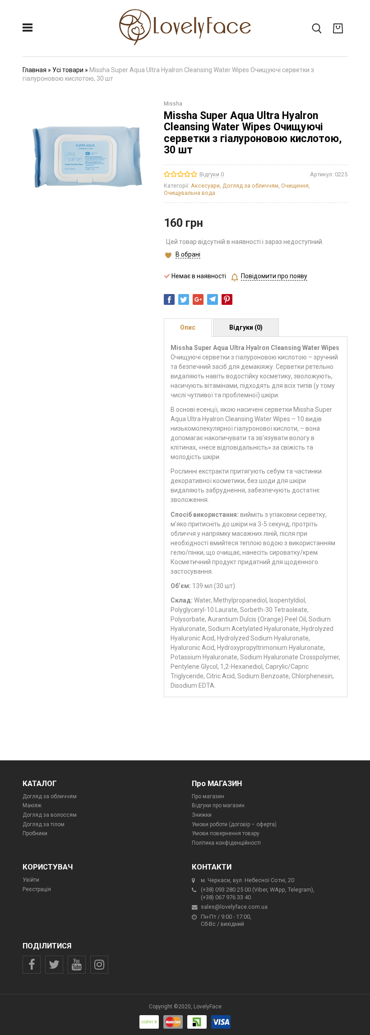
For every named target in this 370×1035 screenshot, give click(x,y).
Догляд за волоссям (50, 815)
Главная (34, 70)
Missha (173, 104)
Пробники (35, 833)
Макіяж (32, 805)
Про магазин (208, 796)
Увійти (31, 880)
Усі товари (67, 70)
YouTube (77, 965)
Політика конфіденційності (226, 843)
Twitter (54, 965)
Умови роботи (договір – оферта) (234, 824)
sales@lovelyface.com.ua (234, 906)
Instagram (99, 965)
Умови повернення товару (225, 833)
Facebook (32, 965)
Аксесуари (205, 185)
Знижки (202, 815)
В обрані (188, 254)
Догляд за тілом (44, 824)
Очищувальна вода (189, 192)
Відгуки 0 (211, 174)
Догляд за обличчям (250, 185)
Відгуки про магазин (218, 805)
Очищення (295, 185)
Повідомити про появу (274, 276)
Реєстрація (37, 889)
